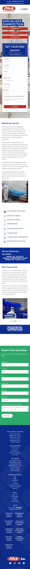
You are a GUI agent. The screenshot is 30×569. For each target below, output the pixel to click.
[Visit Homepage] (16, 559)
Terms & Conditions (15, 487)
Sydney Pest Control (15, 434)
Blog (15, 478)
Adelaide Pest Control (15, 440)
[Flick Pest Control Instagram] (15, 563)
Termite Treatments (15, 467)
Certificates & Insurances (15, 485)
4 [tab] (17, 321)
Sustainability (15, 501)
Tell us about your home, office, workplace (14, 96)
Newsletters (15, 480)
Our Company (15, 496)
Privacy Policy (15, 454)
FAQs (15, 482)
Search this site (21, 568)
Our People (15, 498)
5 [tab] (19, 321)
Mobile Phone (7, 78)
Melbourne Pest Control (15, 435)
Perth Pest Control (15, 439)
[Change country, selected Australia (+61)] (5, 80)
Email (5, 71)
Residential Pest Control (15, 461)
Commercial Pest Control (15, 464)
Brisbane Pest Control (15, 437)
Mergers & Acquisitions (15, 509)
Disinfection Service (15, 470)
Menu (25, 9)
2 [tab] (13, 321)
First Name (6, 59)
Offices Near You (15, 451)
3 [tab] (15, 321)
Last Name (6, 65)
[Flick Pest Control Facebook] (10, 563)
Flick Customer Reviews (15, 453)
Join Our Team (15, 507)
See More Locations (15, 442)
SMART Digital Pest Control (15, 465)
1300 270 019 (15, 448)
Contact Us (15, 449)
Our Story (15, 499)
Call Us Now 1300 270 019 (16, 1)
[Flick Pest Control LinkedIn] (23, 563)
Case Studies (15, 483)
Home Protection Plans (15, 462)
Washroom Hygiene (15, 469)
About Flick (15, 494)
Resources (15, 488)
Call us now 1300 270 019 (15, 54)
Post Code (6, 84)
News (15, 477)
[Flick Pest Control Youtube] (19, 563)
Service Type (5, 90)
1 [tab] (10, 321)
